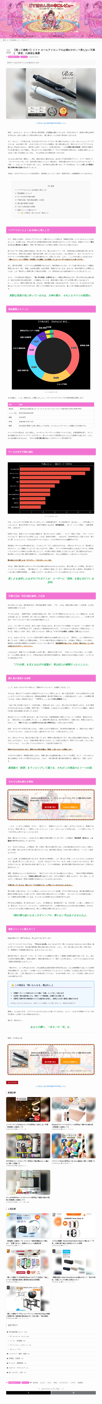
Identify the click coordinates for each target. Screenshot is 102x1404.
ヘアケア (72, 1382)
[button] (28, 1392)
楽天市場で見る (50, 807)
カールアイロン (63, 1382)
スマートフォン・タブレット (20, 1345)
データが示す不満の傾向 (26, 196)
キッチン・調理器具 (17, 1363)
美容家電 (80, 1382)
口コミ (49, 1382)
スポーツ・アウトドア (18, 1368)
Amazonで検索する (70, 807)
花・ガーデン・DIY (17, 1372)
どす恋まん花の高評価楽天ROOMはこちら (51, 123)
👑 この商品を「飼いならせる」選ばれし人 (35, 213)
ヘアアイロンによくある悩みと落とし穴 (32, 190)
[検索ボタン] (82, 36)
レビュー (42, 1382)
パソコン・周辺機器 (17, 1341)
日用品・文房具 (16, 1358)
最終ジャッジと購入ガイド (27, 210)
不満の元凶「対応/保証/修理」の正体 (31, 200)
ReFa (55, 1382)
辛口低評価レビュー (14, 57)
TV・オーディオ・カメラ (19, 1336)
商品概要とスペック (25, 193)
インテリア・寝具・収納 (19, 1353)
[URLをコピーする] (73, 1392)
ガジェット (24, 57)
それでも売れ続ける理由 (26, 206)
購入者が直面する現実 (26, 203)
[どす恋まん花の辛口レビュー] (51, 17)
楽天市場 (35, 1382)
